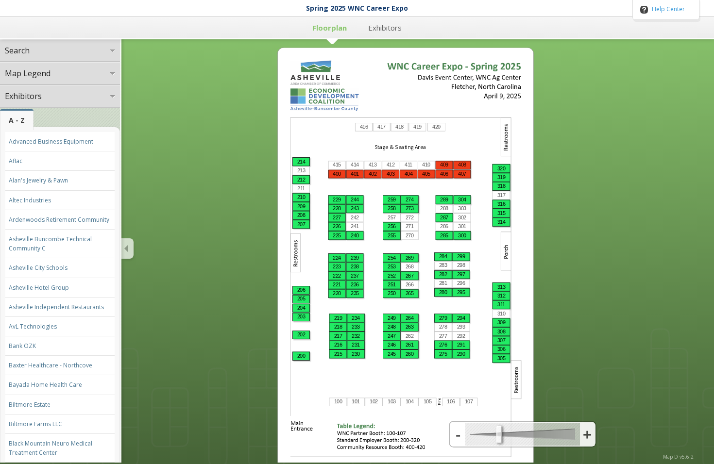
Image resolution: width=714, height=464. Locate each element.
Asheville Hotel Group (39, 287)
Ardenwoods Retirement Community (59, 219)
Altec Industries (30, 200)
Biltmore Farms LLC (35, 424)
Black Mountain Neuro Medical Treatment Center (50, 448)
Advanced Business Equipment (51, 141)
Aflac (15, 161)
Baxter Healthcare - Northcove (50, 365)
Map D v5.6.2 (678, 456)
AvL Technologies (33, 326)
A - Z (17, 120)
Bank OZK (22, 346)
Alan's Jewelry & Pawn (38, 180)
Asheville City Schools (38, 268)
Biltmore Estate (30, 404)
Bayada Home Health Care (45, 385)
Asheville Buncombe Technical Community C (50, 243)
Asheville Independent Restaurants (56, 307)
